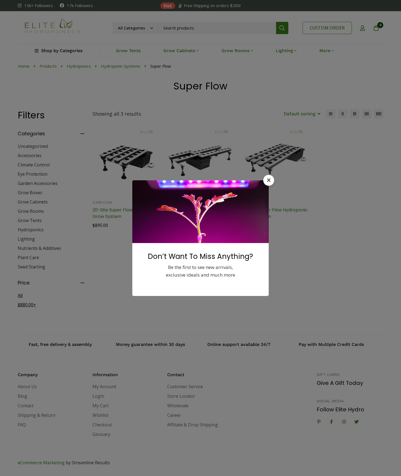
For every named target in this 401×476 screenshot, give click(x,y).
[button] (268, 180)
